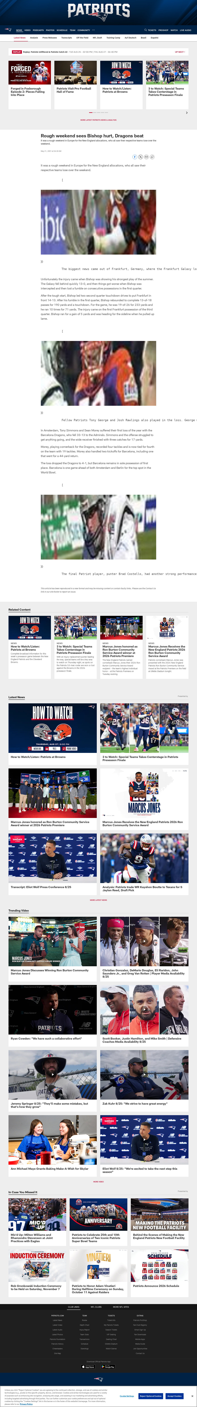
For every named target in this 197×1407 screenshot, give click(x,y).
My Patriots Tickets (111, 1325)
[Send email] (146, 158)
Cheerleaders (57, 1349)
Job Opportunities (140, 1349)
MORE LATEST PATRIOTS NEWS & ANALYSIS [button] (98, 120)
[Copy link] (152, 157)
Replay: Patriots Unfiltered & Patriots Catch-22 (45, 52)
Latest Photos (57, 1334)
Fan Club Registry (140, 1325)
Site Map (57, 1353)
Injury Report (85, 1330)
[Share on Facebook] (135, 158)
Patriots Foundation (57, 1339)
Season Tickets (111, 1330)
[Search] (146, 30)
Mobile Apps (140, 1339)
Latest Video (57, 1325)
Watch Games (111, 1349)
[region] (98, 1396)
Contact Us (140, 1353)
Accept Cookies (175, 1396)
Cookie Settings (127, 1396)
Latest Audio (57, 1330)
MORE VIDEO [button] (98, 1182)
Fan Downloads (140, 1334)
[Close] (192, 1396)
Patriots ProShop (140, 1320)
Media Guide (140, 1344)
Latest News (57, 1320)
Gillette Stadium (111, 1344)
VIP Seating (111, 1334)
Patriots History (57, 1344)
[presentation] (187, 113)
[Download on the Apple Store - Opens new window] (88, 1367)
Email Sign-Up (140, 1330)
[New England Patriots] (98, 1380)
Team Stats (84, 1334)
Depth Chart (84, 1325)
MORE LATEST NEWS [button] (98, 900)
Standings (85, 1349)
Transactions (84, 1339)
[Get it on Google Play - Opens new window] (107, 1368)
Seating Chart (111, 1339)
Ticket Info (111, 1320)
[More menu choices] (93, 30)
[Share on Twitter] (140, 158)
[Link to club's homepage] (8, 29)
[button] (91, 113)
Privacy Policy (26, 1404)
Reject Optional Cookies (151, 1396)
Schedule (84, 1344)
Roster (84, 1320)
